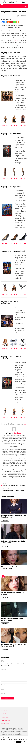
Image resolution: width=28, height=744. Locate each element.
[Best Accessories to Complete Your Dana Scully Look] (14, 506)
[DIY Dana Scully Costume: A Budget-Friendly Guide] (14, 531)
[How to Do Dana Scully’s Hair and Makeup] (14, 583)
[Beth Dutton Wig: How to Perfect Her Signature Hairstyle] (14, 635)
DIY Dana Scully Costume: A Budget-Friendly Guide (14, 542)
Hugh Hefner (16, 40)
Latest (5, 2)
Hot (17, 2)
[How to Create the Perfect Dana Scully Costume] (14, 609)
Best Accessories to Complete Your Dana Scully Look (13, 516)
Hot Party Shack (5, 710)
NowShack (3, 714)
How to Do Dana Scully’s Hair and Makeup (12, 593)
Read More (5, 520)
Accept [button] (18, 741)
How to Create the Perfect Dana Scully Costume (12, 619)
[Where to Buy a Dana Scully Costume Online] (14, 557)
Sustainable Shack (5, 720)
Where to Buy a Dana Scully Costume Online (10, 568)
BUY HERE (5, 126)
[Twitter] (5, 22)
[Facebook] (2, 22)
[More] (17, 22)
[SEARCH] (26, 6)
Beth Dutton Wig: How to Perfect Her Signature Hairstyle (13, 645)
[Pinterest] (11, 22)
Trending (23, 2)
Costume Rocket (5, 717)
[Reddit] (8, 22)
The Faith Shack (5, 723)
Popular (11, 2)
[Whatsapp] (14, 22)
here (24, 424)
